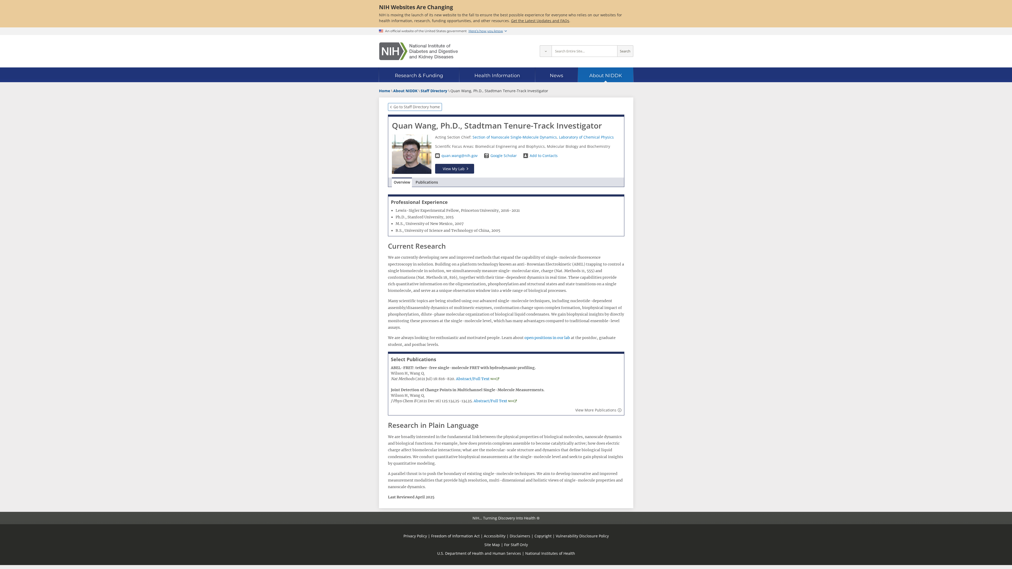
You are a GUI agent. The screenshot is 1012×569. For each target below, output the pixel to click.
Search (625, 51)
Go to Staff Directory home (416, 106)
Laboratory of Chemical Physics (586, 137)
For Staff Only (516, 544)
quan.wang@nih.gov (459, 155)
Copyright (543, 535)
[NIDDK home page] (418, 51)
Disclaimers (520, 535)
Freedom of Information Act (455, 535)
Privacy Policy (415, 535)
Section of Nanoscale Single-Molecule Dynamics (515, 137)
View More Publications (595, 410)
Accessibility (494, 535)
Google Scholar (503, 155)
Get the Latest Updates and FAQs (540, 20)
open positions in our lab (547, 337)
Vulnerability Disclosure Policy (582, 535)
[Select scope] (546, 51)
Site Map (492, 544)
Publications (427, 182)
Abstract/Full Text (473, 378)
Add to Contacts (544, 155)
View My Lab (454, 168)
